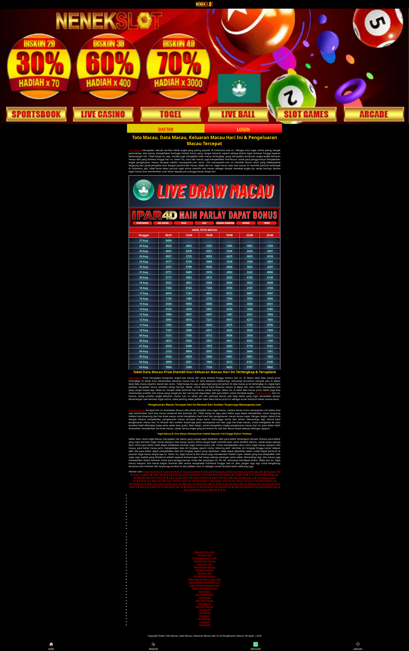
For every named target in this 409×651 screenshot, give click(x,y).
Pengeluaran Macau (204, 561)
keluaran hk (248, 477)
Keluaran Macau (204, 606)
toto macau (216, 480)
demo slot (152, 483)
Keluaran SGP (222, 471)
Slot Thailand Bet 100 (260, 474)
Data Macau (135, 377)
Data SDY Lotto (204, 564)
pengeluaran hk (137, 483)
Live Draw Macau (204, 594)
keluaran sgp (193, 486)
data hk (216, 477)
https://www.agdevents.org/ (205, 585)
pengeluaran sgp (141, 480)
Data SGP (208, 471)
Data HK (211, 474)
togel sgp (174, 477)
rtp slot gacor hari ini (235, 483)
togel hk (185, 477)
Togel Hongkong (151, 471)
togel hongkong (201, 477)
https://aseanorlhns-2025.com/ (204, 579)
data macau (201, 489)
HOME (51, 648)
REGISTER (153, 648)
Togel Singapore (141, 474)
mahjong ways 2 (200, 480)
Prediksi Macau (137, 410)
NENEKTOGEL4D (204, 570)
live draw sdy (200, 483)
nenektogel (205, 612)
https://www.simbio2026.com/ (204, 582)
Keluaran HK (198, 474)
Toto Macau (135, 150)
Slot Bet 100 (240, 474)
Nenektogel (204, 618)
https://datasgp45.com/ (204, 588)
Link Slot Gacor (181, 474)
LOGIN (243, 129)
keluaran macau (262, 393)
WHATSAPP (256, 648)
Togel (223, 489)
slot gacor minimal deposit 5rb (260, 480)
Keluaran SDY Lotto (204, 551)
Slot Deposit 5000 (241, 471)
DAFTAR (166, 129)
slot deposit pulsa (266, 477)
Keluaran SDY (204, 555)
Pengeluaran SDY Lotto (204, 558)
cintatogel (204, 615)
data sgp (156, 480)
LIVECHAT (358, 648)
